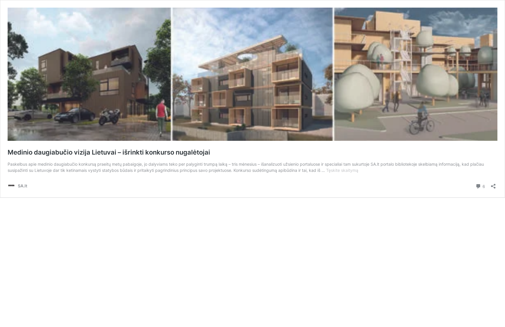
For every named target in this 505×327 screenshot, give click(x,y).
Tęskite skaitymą (342, 170)
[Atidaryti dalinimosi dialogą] (493, 184)
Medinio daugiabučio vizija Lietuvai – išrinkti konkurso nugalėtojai (109, 152)
